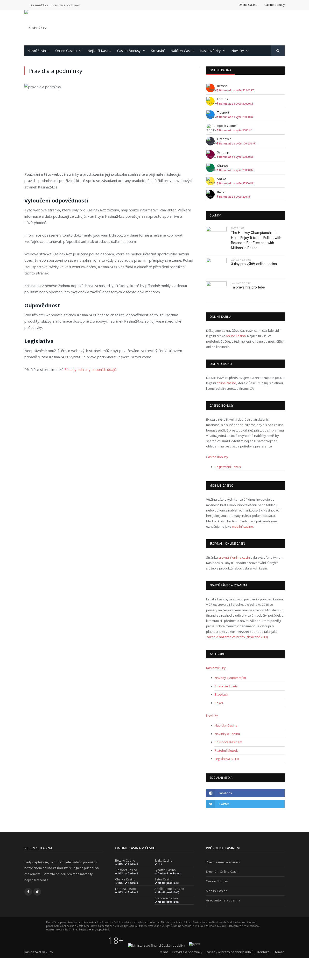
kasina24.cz (33, 952)
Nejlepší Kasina (99, 50)
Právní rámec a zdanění (223, 862)
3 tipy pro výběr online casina (254, 264)
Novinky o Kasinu (227, 734)
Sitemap (279, 952)
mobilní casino (242, 526)
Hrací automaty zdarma (223, 900)
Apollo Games (227, 125)
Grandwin (224, 139)
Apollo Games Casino (169, 888)
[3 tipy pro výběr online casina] (216, 267)
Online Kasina (220, 70)
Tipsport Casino (126, 870)
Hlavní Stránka (38, 50)
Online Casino (248, 5)
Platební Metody (227, 750)
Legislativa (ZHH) (227, 758)
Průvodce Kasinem (228, 742)
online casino (226, 383)
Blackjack (221, 694)
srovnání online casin (234, 557)
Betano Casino (125, 860)
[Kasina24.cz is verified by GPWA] (195, 944)
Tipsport (223, 112)
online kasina (236, 336)
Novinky (237, 50)
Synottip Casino (165, 870)
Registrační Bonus (228, 467)
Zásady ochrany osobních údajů (90, 369)
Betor (221, 192)
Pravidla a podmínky (187, 952)
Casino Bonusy (274, 5)
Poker (219, 703)
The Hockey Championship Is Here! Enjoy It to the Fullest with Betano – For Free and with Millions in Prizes (256, 240)
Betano (222, 86)
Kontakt (263, 952)
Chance (222, 165)
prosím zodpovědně (98, 929)
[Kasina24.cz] (35, 27)
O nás (164, 952)
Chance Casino (125, 879)
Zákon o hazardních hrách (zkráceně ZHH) (237, 637)
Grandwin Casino (166, 898)
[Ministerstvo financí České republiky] (156, 945)
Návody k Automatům (230, 678)
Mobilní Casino (216, 891)
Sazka (221, 179)
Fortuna (222, 99)
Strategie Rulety (226, 686)
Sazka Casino (163, 860)
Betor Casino (163, 879)
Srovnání (158, 50)
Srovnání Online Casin (222, 871)
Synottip (223, 152)
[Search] (278, 50)
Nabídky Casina (182, 50)
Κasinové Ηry (210, 50)
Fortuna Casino (125, 888)
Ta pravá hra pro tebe (248, 287)
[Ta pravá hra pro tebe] (216, 290)
